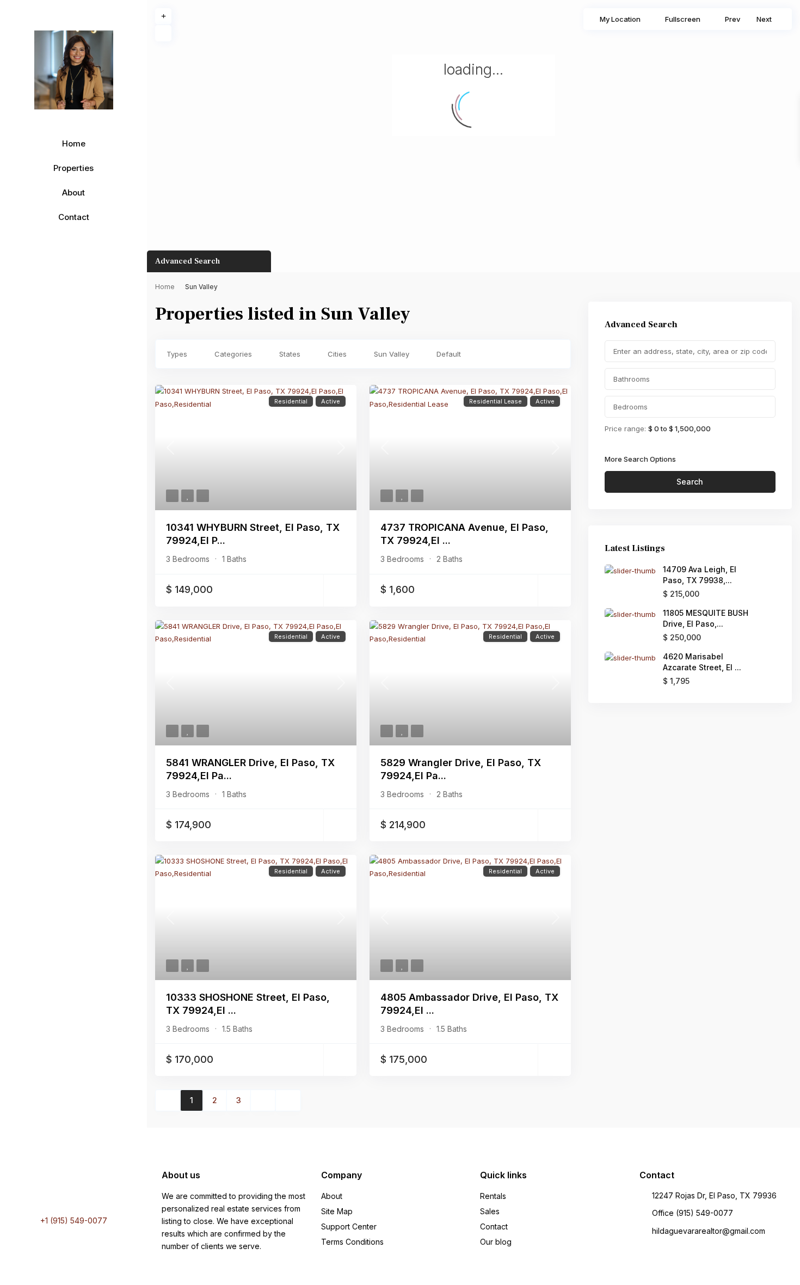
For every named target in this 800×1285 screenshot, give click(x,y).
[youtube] (77, 1188)
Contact (73, 217)
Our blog (496, 1241)
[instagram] (93, 1188)
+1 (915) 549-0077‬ (73, 1220)
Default (448, 354)
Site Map (337, 1211)
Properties (73, 168)
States (289, 354)
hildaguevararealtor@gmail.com (708, 1230)
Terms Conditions (352, 1241)
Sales (490, 1211)
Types (177, 354)
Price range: (625, 428)
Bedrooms (630, 406)
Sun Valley (391, 354)
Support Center (349, 1226)
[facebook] (51, 1188)
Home (73, 143)
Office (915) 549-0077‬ (692, 1212)
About (73, 192)
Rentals (493, 1196)
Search (689, 481)
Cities (337, 354)
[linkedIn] (63, 1188)
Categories (233, 354)
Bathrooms (631, 379)
